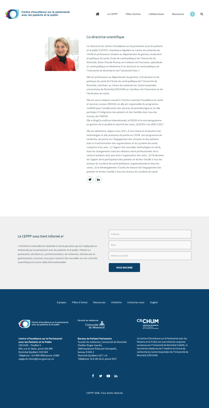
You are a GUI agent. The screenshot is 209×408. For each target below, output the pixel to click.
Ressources (99, 302)
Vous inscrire (124, 267)
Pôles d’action (79, 302)
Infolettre (116, 302)
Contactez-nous (135, 302)
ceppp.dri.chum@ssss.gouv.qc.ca (36, 358)
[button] (201, 14)
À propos (61, 302)
